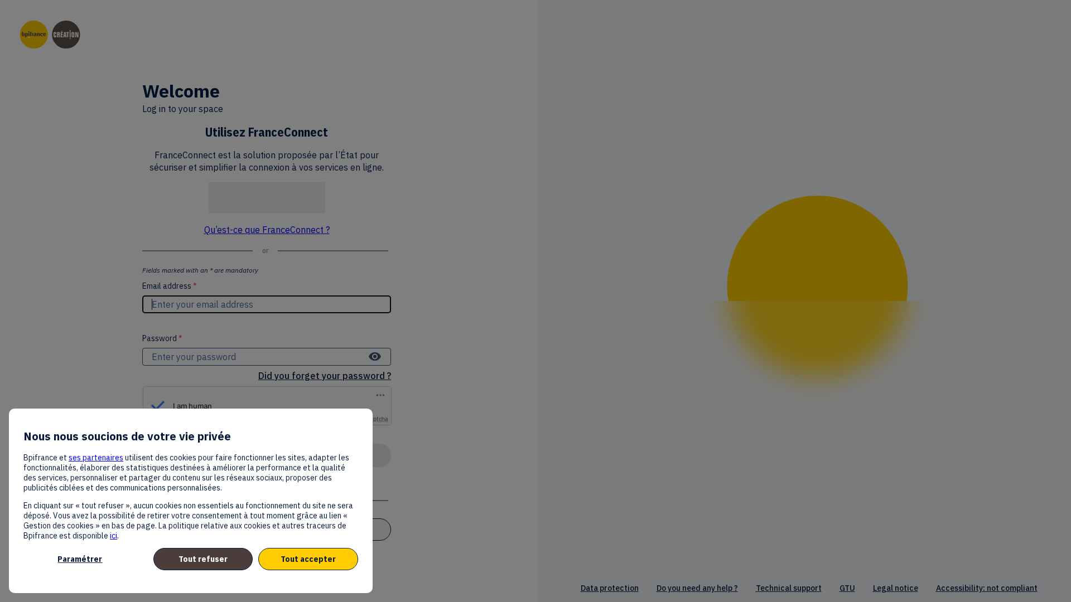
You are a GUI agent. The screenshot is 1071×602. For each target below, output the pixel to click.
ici (113, 536)
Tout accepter (308, 559)
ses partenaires (96, 458)
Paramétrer (79, 559)
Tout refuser (203, 559)
